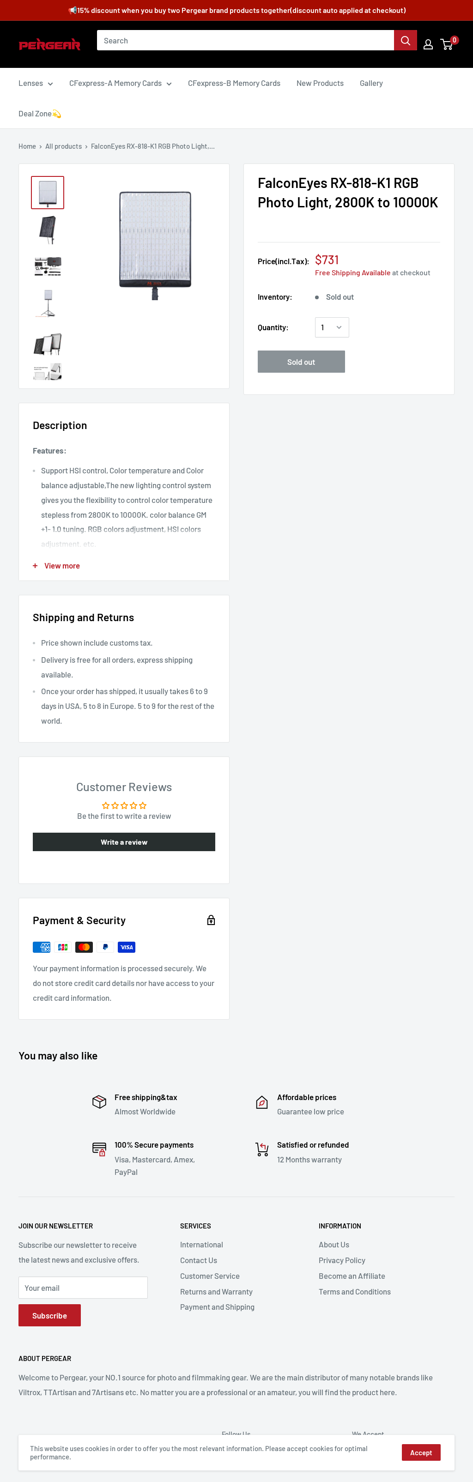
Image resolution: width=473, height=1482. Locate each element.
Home (27, 146)
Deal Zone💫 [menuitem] (39, 113)
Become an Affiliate (352, 1275)
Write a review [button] (124, 841)
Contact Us (198, 1259)
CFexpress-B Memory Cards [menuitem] (234, 82)
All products (63, 146)
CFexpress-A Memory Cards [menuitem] (115, 82)
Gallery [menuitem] (371, 82)
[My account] (428, 44)
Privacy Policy (342, 1259)
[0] (447, 44)
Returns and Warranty (216, 1291)
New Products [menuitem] (320, 82)
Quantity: (273, 327)
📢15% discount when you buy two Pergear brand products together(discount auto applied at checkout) (237, 10)
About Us (334, 1244)
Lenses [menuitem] (30, 82)
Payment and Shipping (217, 1306)
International (201, 1244)
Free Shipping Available (353, 272)
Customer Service (210, 1275)
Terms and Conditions (355, 1291)
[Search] (405, 40)
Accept (421, 1452)
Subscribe (49, 1315)
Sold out (301, 361)
